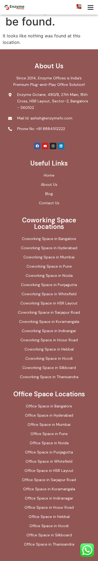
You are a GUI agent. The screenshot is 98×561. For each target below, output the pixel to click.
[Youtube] (45, 146)
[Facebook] (37, 146)
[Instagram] (53, 146)
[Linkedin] (61, 146)
